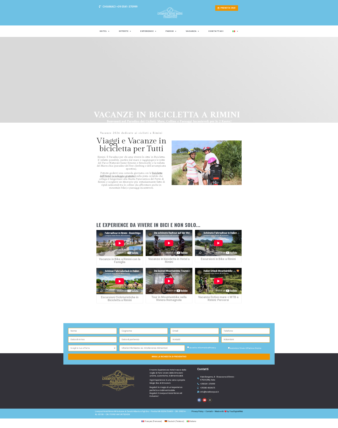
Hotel (103, 31)
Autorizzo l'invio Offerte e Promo (245, 348)
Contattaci (215, 31)
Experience (147, 31)
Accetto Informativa (202, 347)
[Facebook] (199, 400)
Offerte (124, 31)
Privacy (212, 347)
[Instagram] (210, 400)
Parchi (170, 31)
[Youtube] (204, 400)
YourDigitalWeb (236, 411)
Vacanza (191, 31)
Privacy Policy (197, 411)
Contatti (209, 411)
